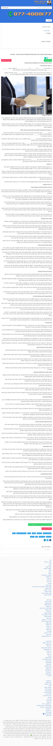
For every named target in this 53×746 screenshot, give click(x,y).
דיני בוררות (48, 651)
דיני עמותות (48, 606)
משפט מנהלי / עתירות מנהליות (44, 705)
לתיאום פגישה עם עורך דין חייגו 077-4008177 (40, 524)
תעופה (14, 533)
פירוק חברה (48, 641)
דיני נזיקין (32, 536)
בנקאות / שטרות (47, 568)
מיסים (50, 573)
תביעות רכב (48, 694)
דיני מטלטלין (48, 669)
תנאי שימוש (48, 715)
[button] (50, 540)
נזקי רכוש (49, 699)
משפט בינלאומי (47, 613)
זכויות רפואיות (48, 609)
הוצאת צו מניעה (47, 692)
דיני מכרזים (48, 672)
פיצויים (29, 533)
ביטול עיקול (48, 629)
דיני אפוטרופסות (47, 649)
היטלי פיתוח (48, 667)
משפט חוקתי (48, 674)
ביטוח (50, 565)
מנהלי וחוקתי (48, 588)
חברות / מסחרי (47, 590)
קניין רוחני (49, 581)
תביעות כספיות (47, 605)
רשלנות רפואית (47, 595)
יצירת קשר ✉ (48, 60)
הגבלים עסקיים (47, 616)
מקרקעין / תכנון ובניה (46, 575)
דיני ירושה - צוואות (47, 643)
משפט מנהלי (48, 662)
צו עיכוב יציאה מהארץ (46, 647)
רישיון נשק (49, 664)
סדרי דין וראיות (42, 536)
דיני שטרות (48, 680)
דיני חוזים (49, 654)
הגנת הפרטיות (48, 666)
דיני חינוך (49, 652)
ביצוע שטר (48, 618)
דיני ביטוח (49, 646)
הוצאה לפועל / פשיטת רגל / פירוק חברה (41, 586)
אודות (50, 685)
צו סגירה (49, 676)
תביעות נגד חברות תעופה (21, 533)
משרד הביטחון (48, 591)
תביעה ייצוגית (48, 601)
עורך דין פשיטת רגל (46, 614)
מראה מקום (48, 623)
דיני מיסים (49, 628)
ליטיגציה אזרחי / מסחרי (45, 707)
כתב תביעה (39, 533)
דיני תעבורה (48, 710)
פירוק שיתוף (48, 661)
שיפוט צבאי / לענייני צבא (45, 608)
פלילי (50, 563)
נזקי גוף (49, 697)
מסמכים (33, 533)
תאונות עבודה (48, 690)
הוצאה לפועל (48, 657)
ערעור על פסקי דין (47, 695)
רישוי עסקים (48, 682)
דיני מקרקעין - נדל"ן (46, 704)
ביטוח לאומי (48, 567)
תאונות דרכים (48, 689)
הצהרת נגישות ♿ (47, 713)
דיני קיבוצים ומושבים (46, 636)
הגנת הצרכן (49, 536)
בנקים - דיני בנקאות (46, 619)
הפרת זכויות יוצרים (47, 659)
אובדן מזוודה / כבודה (47, 533)
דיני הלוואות (48, 624)
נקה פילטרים (47, 30)
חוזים (50, 570)
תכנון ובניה (48, 700)
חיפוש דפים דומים (6, 60)
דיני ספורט (48, 611)
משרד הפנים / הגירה (46, 593)
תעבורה (49, 583)
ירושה (50, 572)
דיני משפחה (48, 576)
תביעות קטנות (48, 603)
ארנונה (49, 656)
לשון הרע (49, 631)
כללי (36, 536)
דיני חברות (48, 626)
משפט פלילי (48, 712)
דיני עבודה (49, 580)
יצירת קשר (48, 634)
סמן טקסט (50, 57)
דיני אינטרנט (48, 671)
